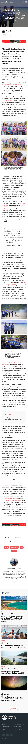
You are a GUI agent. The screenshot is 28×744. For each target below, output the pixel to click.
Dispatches (4, 692)
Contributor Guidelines (20, 723)
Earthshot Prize (8, 100)
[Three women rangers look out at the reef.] (14, 326)
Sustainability (17, 726)
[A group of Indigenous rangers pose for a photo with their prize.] (14, 128)
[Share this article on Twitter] (6, 35)
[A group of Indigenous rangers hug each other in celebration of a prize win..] (14, 158)
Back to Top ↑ (14, 708)
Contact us (5, 729)
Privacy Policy (5, 738)
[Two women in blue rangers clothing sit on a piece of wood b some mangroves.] (14, 342)
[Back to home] (7, 2)
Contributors (5, 726)
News (22, 547)
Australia (6, 547)
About (3, 724)
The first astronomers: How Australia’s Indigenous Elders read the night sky (12, 698)
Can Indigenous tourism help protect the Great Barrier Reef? (13, 646)
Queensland (14, 550)
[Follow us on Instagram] (11, 734)
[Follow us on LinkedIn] (10, 35)
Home (3, 723)
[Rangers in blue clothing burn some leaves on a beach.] (14, 311)
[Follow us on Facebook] (3, 734)
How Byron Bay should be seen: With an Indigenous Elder (13, 672)
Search (16, 731)
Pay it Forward (18, 729)
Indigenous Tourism (14, 547)
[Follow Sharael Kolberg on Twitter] (14, 582)
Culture (3, 640)
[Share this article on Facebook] (3, 35)
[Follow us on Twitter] (7, 734)
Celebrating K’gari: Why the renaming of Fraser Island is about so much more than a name (12, 619)
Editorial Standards (19, 724)
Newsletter (5, 731)
